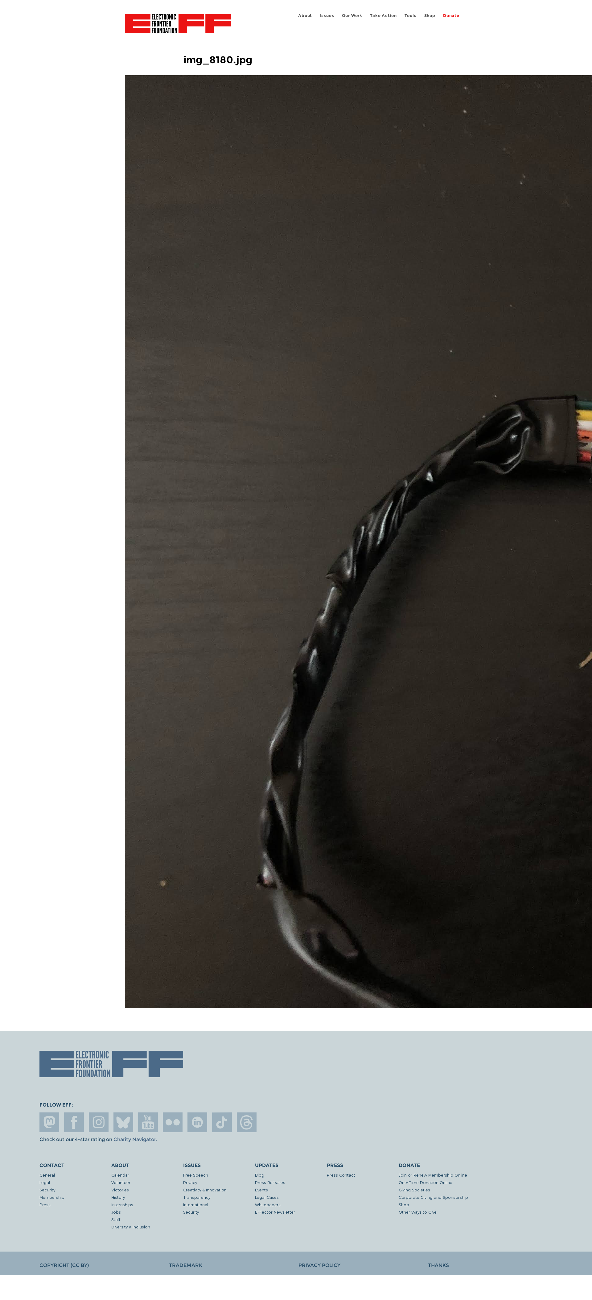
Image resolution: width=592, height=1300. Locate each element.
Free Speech (195, 1175)
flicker (173, 1122)
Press (45, 1204)
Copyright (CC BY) (64, 1265)
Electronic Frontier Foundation (178, 27)
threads (247, 1122)
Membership (51, 1197)
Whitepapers (268, 1204)
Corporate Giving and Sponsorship (433, 1197)
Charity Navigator (134, 1139)
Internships (122, 1204)
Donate (451, 15)
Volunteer (120, 1182)
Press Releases (270, 1182)
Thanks (438, 1265)
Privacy (190, 1182)
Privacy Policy (319, 1265)
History (118, 1197)
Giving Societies (414, 1189)
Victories (120, 1189)
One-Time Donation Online (425, 1182)
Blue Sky (123, 1122)
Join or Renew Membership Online (433, 1175)
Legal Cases (267, 1197)
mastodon (49, 1122)
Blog (259, 1175)
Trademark (185, 1265)
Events (261, 1189)
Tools (410, 15)
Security (47, 1189)
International (195, 1204)
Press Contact (341, 1175)
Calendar (120, 1175)
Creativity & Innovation (205, 1189)
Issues (327, 15)
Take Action (383, 15)
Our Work (352, 15)
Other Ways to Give (418, 1212)
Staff (115, 1219)
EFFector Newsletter (275, 1212)
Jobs (116, 1212)
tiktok (222, 1122)
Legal (44, 1182)
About (305, 15)
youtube (148, 1122)
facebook (74, 1122)
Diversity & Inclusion (130, 1226)
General (47, 1175)
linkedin (197, 1122)
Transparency (196, 1197)
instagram (99, 1122)
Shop (429, 15)
